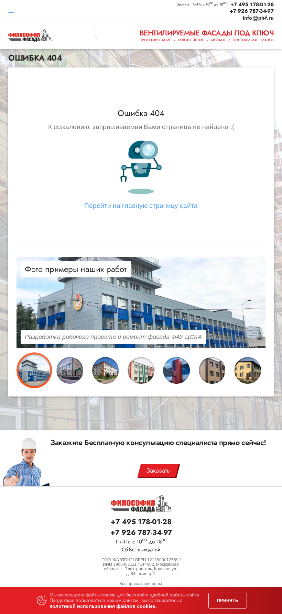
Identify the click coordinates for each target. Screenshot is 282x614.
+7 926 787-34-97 (252, 11)
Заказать (158, 470)
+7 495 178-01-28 (252, 4)
